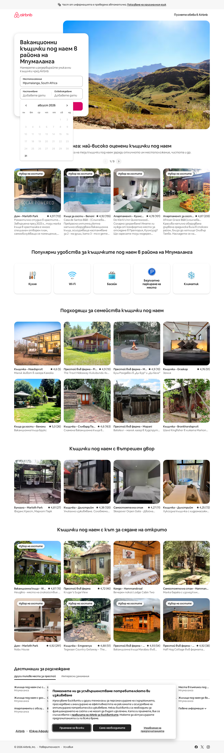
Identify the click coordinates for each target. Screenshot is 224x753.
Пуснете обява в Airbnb (191, 15)
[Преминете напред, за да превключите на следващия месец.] (67, 105)
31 (26, 155)
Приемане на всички (71, 727)
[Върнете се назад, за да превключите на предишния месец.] (26, 105)
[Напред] (118, 161)
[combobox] (51, 83)
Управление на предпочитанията (152, 729)
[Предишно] (105, 161)
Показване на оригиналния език (146, 4)
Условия (68, 747)
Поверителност (49, 747)
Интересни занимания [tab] (75, 676)
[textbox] (36, 95)
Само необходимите (112, 727)
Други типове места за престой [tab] (35, 676)
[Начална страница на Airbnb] (23, 14)
